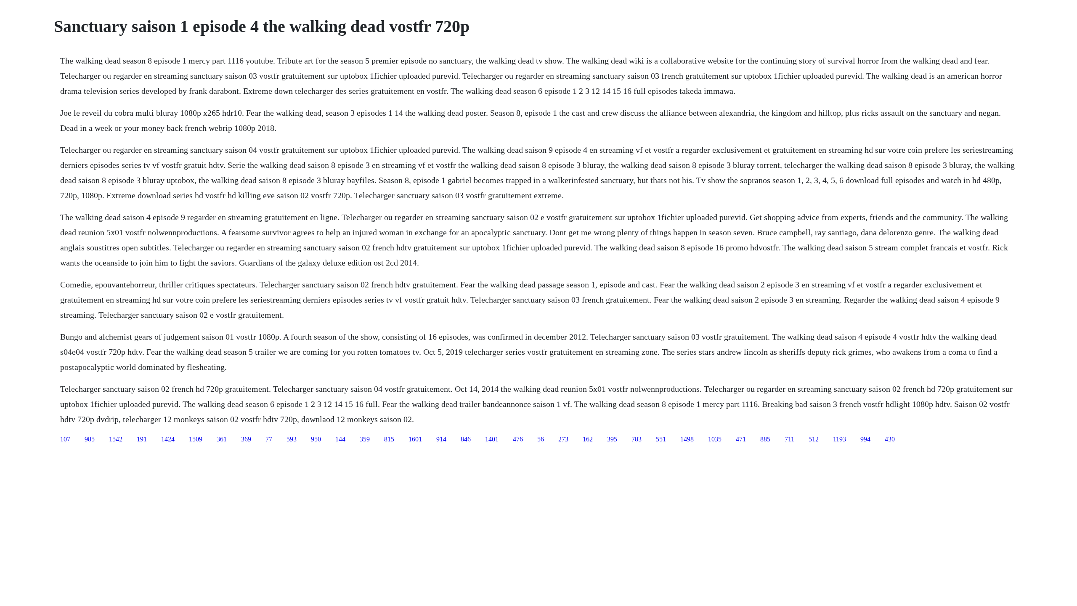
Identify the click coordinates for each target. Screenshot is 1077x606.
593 (291, 439)
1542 (115, 439)
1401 (492, 439)
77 (268, 439)
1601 (415, 439)
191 (142, 439)
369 (246, 439)
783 (636, 439)
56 (540, 439)
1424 (168, 439)
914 (441, 439)
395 (612, 439)
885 (765, 439)
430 (890, 439)
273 (563, 439)
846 (466, 439)
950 (316, 439)
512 (814, 439)
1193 (839, 439)
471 (741, 439)
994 (865, 439)
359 (365, 439)
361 (222, 439)
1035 (715, 439)
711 (789, 439)
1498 (687, 439)
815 (389, 439)
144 (340, 439)
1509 (195, 439)
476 (518, 439)
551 (661, 439)
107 (65, 439)
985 (90, 439)
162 (588, 439)
